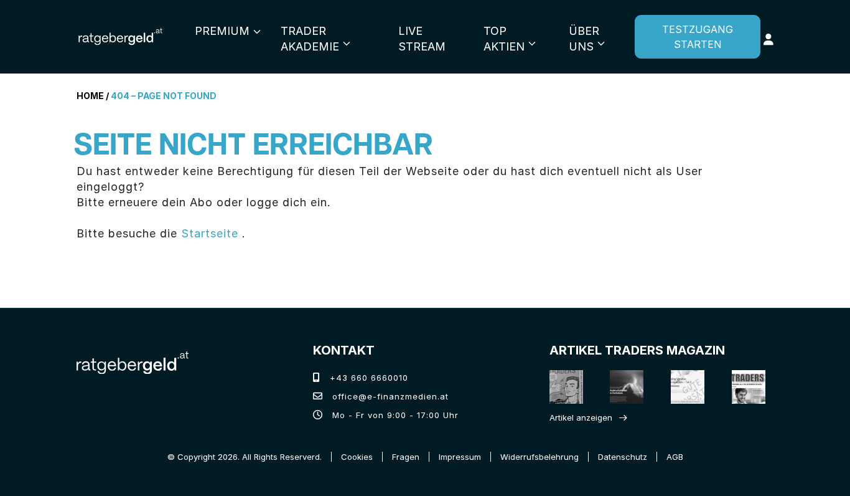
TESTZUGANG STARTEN (697, 36)
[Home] (133, 361)
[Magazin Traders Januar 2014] (684, 387)
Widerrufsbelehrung (539, 457)
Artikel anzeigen (580, 417)
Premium (222, 30)
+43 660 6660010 (367, 378)
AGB (674, 457)
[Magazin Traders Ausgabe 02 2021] (563, 387)
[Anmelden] (768, 39)
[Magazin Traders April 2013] (745, 387)
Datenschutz (622, 457)
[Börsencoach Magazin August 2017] (623, 387)
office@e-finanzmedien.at (389, 396)
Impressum (460, 457)
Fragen (405, 457)
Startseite (209, 233)
